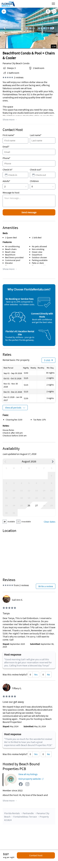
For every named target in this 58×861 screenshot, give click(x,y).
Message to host (11, 192)
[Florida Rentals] (8, 6)
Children (34, 181)
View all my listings (28, 774)
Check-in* (8, 169)
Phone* (6, 158)
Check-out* (35, 169)
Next (53, 28)
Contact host (35, 855)
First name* (9, 135)
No (48, 674)
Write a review (45, 586)
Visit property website (29, 778)
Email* (6, 146)
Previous (5, 28)
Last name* (35, 135)
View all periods (13, 407)
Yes (36, 674)
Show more (9, 119)
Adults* (6, 181)
